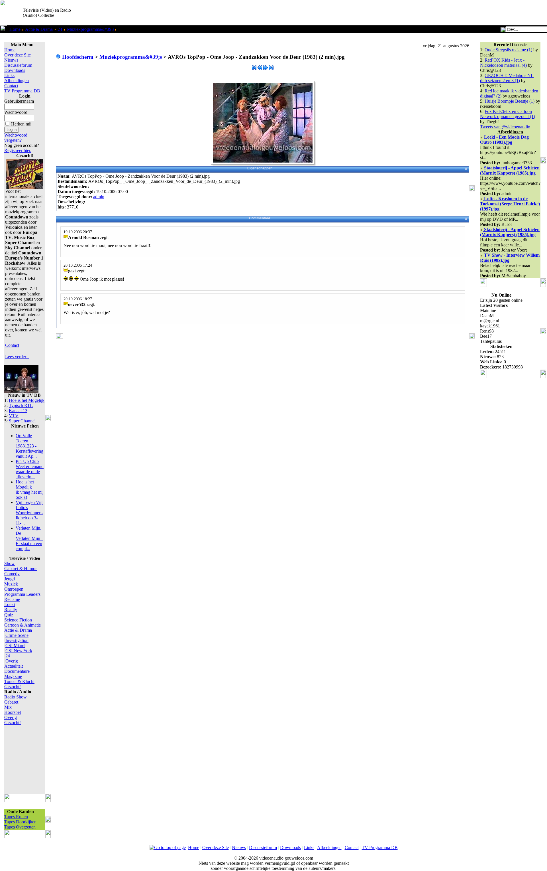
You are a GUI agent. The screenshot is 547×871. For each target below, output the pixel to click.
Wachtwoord (15, 112)
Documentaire (17, 671)
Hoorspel (12, 712)
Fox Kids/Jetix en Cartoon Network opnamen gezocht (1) (507, 114)
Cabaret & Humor (20, 568)
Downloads (14, 70)
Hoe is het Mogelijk (26, 400)
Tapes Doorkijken (20, 821)
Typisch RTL (21, 405)
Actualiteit (13, 666)
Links (9, 75)
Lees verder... (17, 356)
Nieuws (11, 60)
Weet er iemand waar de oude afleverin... (30, 469)
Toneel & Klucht (19, 681)
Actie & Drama (39, 29)
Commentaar (259, 218)
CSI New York (18, 650)
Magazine (13, 676)
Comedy (12, 573)
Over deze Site (17, 54)
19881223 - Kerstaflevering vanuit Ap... (29, 446)
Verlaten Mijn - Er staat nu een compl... (29, 538)
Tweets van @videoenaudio (505, 126)
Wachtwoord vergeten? (15, 138)
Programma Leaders (22, 594)
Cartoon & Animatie (22, 625)
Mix (8, 707)
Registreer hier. (17, 150)
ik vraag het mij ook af (30, 489)
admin (98, 196)
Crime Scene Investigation (16, 638)
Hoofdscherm (78, 57)
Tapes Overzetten (20, 827)
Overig (11, 661)
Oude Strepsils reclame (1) (508, 49)
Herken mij (21, 123)
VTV (14, 415)
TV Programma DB (22, 90)
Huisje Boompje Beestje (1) (509, 101)
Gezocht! (12, 686)
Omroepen (13, 589)
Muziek (11, 584)
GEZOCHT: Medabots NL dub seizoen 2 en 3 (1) (507, 78)
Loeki (9, 604)
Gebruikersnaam (19, 101)
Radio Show (15, 696)
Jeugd (9, 578)
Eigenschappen (259, 168)
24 (60, 29)
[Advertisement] (480, 12)
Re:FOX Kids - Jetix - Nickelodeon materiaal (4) (503, 63)
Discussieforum (18, 65)
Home (15, 29)
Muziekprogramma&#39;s (90, 29)
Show (9, 563)
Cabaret (11, 702)
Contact (11, 85)
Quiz (8, 614)
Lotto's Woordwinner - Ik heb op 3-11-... (29, 512)
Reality (10, 609)
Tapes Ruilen (16, 816)
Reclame (12, 599)
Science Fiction (18, 619)
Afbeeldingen (16, 80)
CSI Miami (15, 645)
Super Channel (22, 420)
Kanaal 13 (18, 410)
